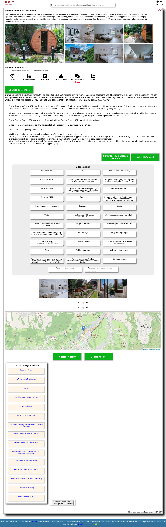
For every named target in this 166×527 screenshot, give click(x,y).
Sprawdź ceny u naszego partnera (115, 157)
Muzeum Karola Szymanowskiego (26, 442)
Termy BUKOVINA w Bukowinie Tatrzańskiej (26, 479)
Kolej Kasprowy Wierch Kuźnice (26, 397)
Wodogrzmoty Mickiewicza (26, 379)
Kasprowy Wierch (26, 370)
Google (34, 521)
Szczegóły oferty (67, 357)
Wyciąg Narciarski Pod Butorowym (26, 433)
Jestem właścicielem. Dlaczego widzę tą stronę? (62, 503)
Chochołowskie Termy (26, 488)
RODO (80, 524)
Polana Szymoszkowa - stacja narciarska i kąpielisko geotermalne (26, 452)
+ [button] (9, 315)
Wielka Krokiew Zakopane (26, 415)
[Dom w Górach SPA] (34, 44)
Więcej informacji (145, 157)
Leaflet (145, 349)
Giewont (26, 388)
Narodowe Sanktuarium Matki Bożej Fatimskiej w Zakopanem (26, 425)
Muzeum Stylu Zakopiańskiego (26, 460)
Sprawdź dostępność (19, 90)
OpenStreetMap (155, 349)
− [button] (9, 319)
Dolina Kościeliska (26, 406)
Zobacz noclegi (98, 357)
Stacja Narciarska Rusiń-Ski (26, 497)
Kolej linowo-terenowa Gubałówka (26, 470)
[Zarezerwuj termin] (160, 10)
